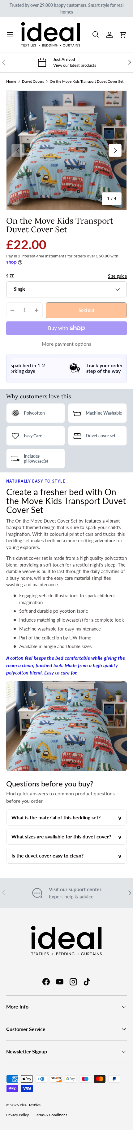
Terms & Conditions (51, 1114)
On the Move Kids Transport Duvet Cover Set (86, 81)
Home (11, 81)
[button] (123, 35)
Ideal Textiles (30, 1105)
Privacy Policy (17, 1114)
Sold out (86, 309)
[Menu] (10, 35)
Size (10, 276)
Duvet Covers (33, 81)
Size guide (117, 276)
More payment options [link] (66, 344)
